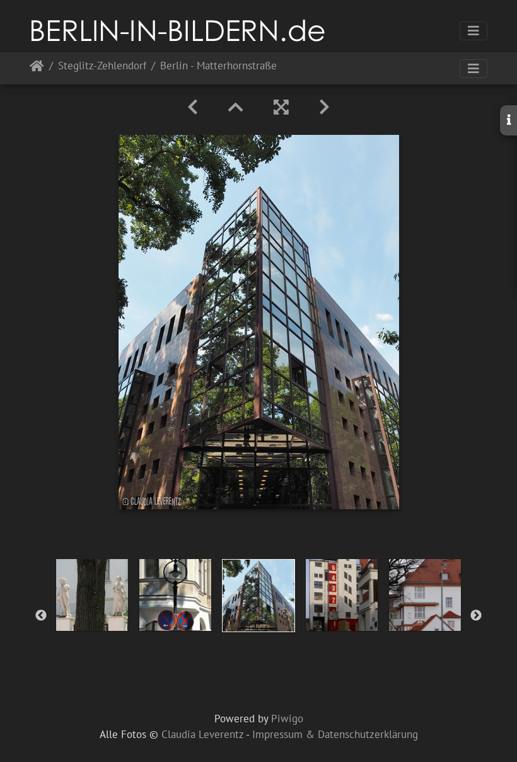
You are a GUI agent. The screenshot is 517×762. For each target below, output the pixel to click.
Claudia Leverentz (202, 734)
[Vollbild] (281, 107)
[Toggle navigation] (473, 30)
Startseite (37, 68)
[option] (92, 595)
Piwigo (287, 718)
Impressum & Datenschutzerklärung (335, 734)
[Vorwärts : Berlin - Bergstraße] (324, 107)
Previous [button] (41, 615)
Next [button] (476, 615)
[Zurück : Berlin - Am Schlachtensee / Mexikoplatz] (192, 107)
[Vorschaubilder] (235, 107)
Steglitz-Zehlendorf (102, 66)
